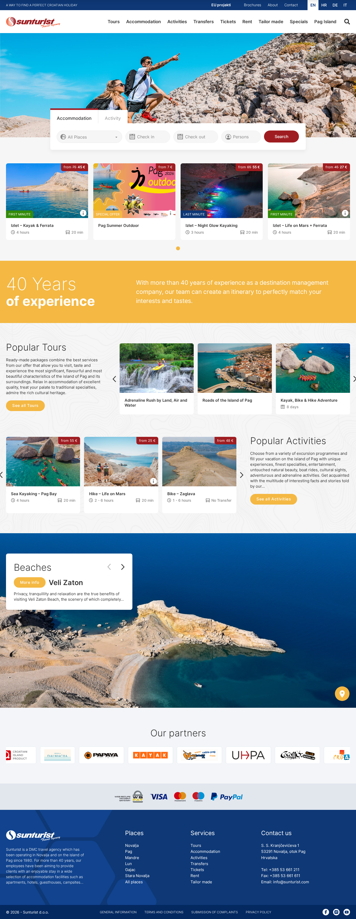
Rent (247, 21)
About (273, 5)
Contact (291, 5)
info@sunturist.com (291, 881)
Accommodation (143, 21)
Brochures (252, 5)
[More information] (10, 213)
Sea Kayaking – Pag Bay (34, 493)
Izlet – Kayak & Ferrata (308, 225)
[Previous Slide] (111, 567)
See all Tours (25, 405)
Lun (128, 863)
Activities (177, 21)
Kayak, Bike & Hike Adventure (309, 400)
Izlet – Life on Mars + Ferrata (227, 225)
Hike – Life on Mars (107, 493)
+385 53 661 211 (284, 869)
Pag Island (325, 21)
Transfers (203, 21)
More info (29, 582)
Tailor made (271, 21)
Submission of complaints (214, 912)
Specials (299, 21)
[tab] (74, 116)
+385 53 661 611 (285, 875)
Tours (114, 21)
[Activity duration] (114, 232)
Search (282, 136)
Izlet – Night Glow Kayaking (138, 225)
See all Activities (273, 498)
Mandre (132, 857)
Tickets (228, 21)
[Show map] (342, 694)
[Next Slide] (120, 567)
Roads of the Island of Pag (227, 400)
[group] (52, 755)
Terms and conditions (163, 912)
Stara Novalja (137, 875)
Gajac (130, 869)
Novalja (132, 845)
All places (134, 881)
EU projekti (221, 5)
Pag (128, 851)
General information (118, 912)
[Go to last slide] (114, 379)
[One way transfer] (169, 232)
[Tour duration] (283, 407)
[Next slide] (241, 474)
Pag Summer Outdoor (45, 225)
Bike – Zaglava (181, 493)
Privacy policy (258, 912)
